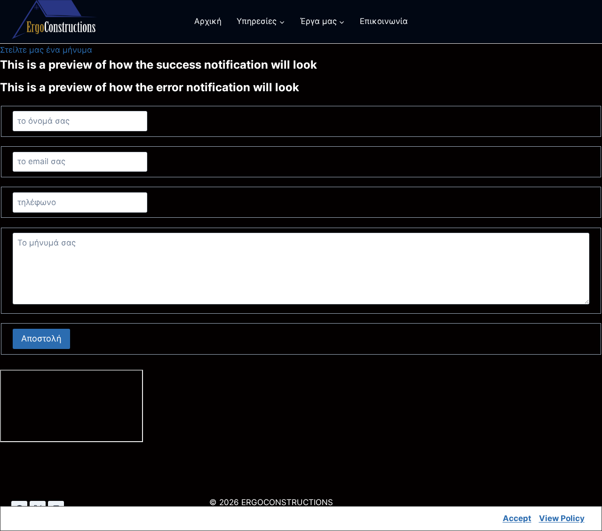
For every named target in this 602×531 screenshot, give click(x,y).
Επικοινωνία (384, 21)
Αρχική (208, 21)
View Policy (562, 518)
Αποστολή (41, 338)
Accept (517, 518)
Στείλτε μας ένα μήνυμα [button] (46, 50)
